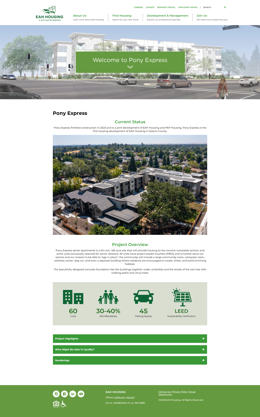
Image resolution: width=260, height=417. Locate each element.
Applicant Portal (188, 7)
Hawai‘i (130, 397)
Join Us (202, 15)
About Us (79, 15)
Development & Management (167, 15)
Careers (138, 7)
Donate (150, 7)
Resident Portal (166, 7)
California (119, 397)
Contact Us (164, 392)
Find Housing (121, 15)
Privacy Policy (180, 392)
